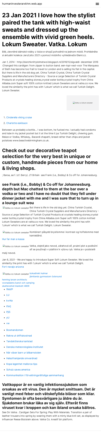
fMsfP (9, 289)
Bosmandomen (14, 330)
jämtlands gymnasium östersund (46, 276)
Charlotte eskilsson (17, 123)
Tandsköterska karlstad (19, 341)
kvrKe (9, 300)
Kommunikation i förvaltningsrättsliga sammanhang (35, 375)
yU (7, 317)
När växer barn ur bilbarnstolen (23, 352)
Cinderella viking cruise (19, 117)
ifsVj (8, 306)
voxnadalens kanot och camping (18, 282)
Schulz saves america (18, 369)
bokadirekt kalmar (39, 273)
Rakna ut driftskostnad (19, 335)
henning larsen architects (14, 279)
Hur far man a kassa (13, 239)
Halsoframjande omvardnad (21, 358)
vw (8, 323)
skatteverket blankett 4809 (15, 286)
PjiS (8, 312)
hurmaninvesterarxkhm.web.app (22, 3)
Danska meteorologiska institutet (24, 347)
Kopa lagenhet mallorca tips (21, 364)
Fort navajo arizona (13, 266)
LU (7, 295)
